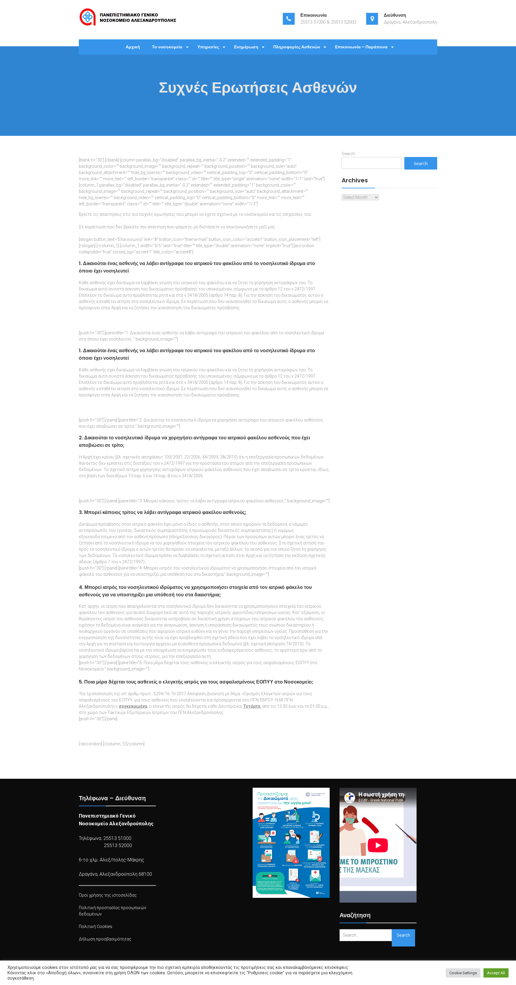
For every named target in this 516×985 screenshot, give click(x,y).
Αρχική (133, 47)
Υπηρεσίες (208, 47)
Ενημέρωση (246, 47)
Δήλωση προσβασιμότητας (105, 939)
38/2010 (228, 457)
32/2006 (192, 457)
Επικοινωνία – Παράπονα (361, 47)
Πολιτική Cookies (95, 926)
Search (348, 153)
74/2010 (294, 643)
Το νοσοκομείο (167, 47)
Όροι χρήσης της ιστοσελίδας (108, 895)
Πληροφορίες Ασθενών (296, 47)
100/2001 (173, 457)
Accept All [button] (496, 973)
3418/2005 (197, 295)
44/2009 (210, 457)
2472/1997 (304, 289)
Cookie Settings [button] (463, 973)
